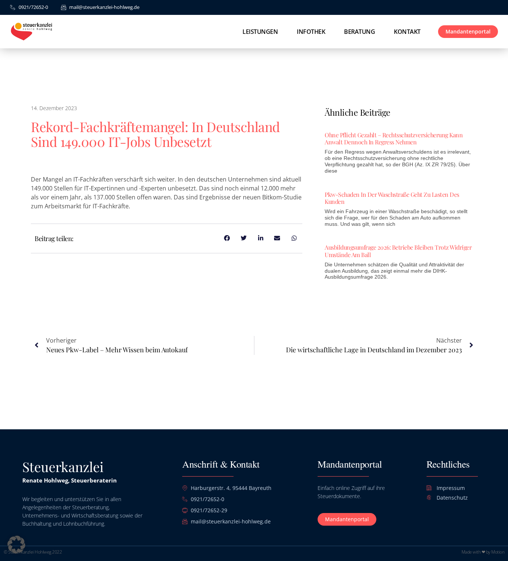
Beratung (359, 32)
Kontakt (407, 32)
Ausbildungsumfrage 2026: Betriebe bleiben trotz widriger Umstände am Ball (398, 250)
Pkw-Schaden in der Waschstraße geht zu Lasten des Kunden (392, 197)
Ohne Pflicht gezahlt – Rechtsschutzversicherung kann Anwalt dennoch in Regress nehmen (394, 138)
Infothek (311, 32)
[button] (16, 544)
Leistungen (260, 32)
